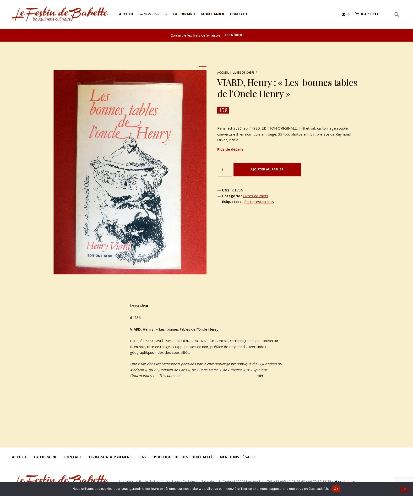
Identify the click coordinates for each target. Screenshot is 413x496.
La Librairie (184, 14)
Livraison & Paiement (110, 457)
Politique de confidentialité (183, 457)
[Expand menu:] (348, 14)
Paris (248, 201)
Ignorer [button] (234, 35)
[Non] (404, 489)
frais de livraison (206, 35)
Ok (336, 489)
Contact (239, 14)
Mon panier (212, 14)
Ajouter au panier (267, 169)
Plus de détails (230, 149)
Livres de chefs (243, 73)
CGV (143, 457)
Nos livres (154, 14)
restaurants (264, 201)
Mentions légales (238, 457)
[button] (202, 66)
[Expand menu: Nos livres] (166, 14)
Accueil (126, 14)
